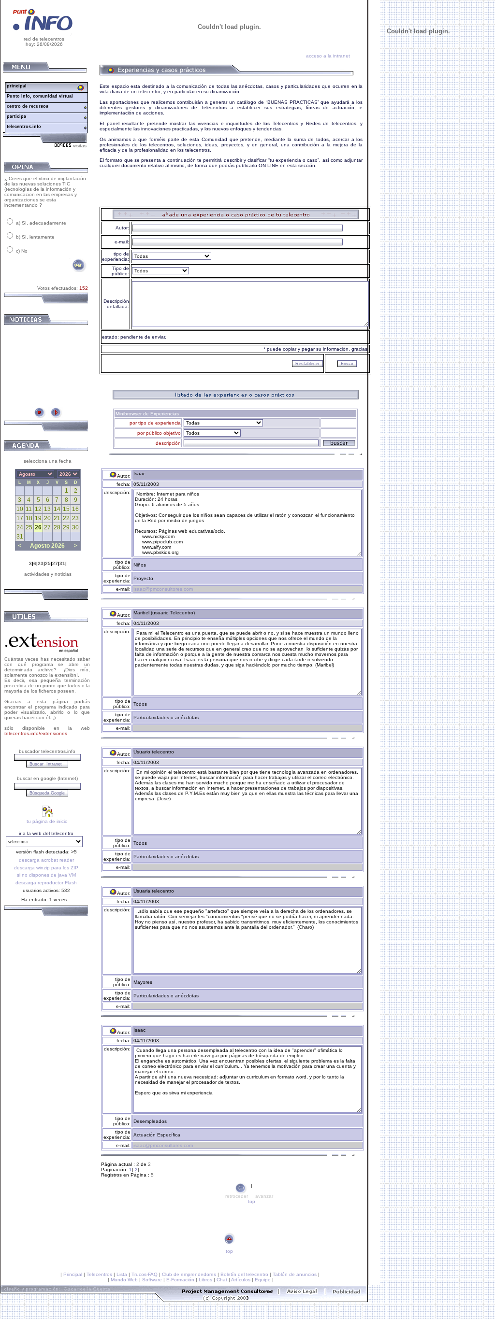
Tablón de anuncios (295, 1274)
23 (75, 518)
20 (47, 518)
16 (75, 509)
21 (57, 518)
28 (57, 527)
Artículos (240, 1279)
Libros (205, 1279)
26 (38, 527)
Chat (222, 1279)
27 (47, 527)
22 (66, 518)
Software (152, 1279)
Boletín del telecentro (244, 1274)
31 (19, 536)
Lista (121, 1274)
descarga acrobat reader (46, 860)
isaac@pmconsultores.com (163, 589)
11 (29, 509)
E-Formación (180, 1279)
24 (19, 527)
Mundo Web (124, 1279)
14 (57, 509)
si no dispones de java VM (46, 875)
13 (47, 509)
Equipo (263, 1279)
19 (38, 518)
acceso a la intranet (328, 55)
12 (38, 509)
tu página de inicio (47, 821)
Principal (72, 1274)
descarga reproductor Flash (46, 882)
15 (66, 509)
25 (29, 527)
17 (19, 518)
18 (29, 518)
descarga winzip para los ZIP (46, 867)
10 (19, 509)
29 (66, 527)
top (251, 1201)
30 (75, 527)
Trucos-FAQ (144, 1274)
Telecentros (99, 1274)
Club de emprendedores (189, 1274)
